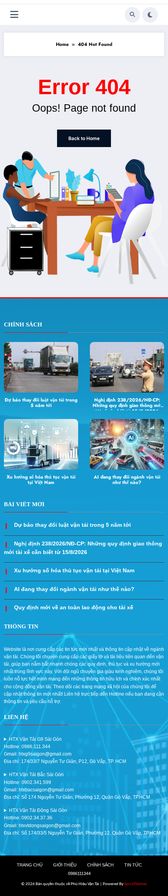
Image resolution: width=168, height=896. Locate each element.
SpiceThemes (135, 884)
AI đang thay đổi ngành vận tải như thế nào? (127, 480)
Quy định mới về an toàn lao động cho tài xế (73, 607)
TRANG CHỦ (30, 865)
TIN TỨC (133, 865)
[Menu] (14, 14)
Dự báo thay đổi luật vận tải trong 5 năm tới (41, 403)
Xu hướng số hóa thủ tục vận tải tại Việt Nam (41, 480)
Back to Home (84, 138)
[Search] (132, 15)
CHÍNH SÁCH (100, 865)
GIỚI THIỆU (65, 865)
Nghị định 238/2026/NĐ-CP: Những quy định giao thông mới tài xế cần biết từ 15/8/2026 (127, 403)
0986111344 (79, 873)
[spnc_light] (150, 15)
